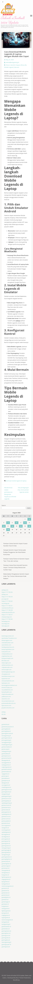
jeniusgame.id (6, 839)
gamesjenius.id (6, 756)
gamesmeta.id (6, 861)
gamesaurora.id (6, 798)
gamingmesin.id (6, 931)
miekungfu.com (6, 663)
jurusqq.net (5, 599)
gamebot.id (5, 899)
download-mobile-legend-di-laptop (16, 481)
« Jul (2, 1)
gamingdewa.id (6, 731)
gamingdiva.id (6, 940)
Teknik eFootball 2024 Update (13, 20)
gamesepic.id (5, 868)
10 (3, 526)
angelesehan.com (7, 656)
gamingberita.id (6, 792)
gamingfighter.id (7, 859)
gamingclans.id (6, 846)
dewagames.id (6, 760)
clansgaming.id (6, 848)
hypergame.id (6, 917)
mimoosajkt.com (6, 669)
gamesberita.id (6, 807)
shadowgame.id (6, 787)
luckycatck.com (6, 651)
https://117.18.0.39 (7, 597)
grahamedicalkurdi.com (9, 703)
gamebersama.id (7, 769)
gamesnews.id (6, 810)
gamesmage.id (6, 866)
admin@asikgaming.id (12, 62)
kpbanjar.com (6, 683)
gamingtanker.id (6, 857)
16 (29, 526)
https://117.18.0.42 (7, 601)
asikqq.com (5, 590)
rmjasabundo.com (7, 667)
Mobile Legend (8, 67)
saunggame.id (6, 785)
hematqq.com (6, 621)
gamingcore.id (6, 935)
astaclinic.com (6, 699)
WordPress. (16, 980)
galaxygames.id (6, 812)
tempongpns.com (7, 640)
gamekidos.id (5, 929)
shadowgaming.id (7, 745)
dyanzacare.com (6, 705)
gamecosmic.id (6, 819)
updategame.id (6, 832)
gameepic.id (5, 904)
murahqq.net (5, 603)
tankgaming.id (6, 924)
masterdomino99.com (8, 612)
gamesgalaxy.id (6, 801)
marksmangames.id (7, 886)
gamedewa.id (5, 778)
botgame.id (5, 906)
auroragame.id (6, 825)
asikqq (18, 321)
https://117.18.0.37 (7, 615)
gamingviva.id (6, 947)
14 (20, 526)
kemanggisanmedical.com (9, 685)
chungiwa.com (6, 674)
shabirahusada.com (7, 694)
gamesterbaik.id (6, 758)
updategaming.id (7, 803)
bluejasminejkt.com (7, 658)
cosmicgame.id (6, 830)
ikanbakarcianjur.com (8, 676)
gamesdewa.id (6, 753)
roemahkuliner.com (7, 643)
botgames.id (5, 875)
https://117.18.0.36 (7, 592)
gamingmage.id (6, 850)
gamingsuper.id (6, 944)
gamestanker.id (6, 926)
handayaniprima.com (8, 647)
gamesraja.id (5, 749)
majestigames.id (6, 767)
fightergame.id (6, 911)
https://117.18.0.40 (7, 619)
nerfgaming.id (6, 855)
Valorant (16, 67)
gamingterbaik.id (7, 738)
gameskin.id (5, 888)
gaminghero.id (6, 933)
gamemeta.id (5, 895)
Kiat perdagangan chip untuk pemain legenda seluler (23, 490)
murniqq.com (5, 624)
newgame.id (5, 828)
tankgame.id (5, 922)
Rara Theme (20, 978)
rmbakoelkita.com (7, 654)
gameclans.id (5, 893)
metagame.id (5, 908)
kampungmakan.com (8, 649)
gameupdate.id (6, 821)
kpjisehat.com (6, 678)
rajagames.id (5, 774)
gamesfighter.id (6, 864)
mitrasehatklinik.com (8, 681)
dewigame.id (5, 783)
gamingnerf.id (6, 841)
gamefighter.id (6, 897)
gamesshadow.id (7, 747)
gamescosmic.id (6, 805)
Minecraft (23, 65)
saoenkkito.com (6, 645)
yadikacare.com (6, 696)
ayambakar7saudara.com (9, 638)
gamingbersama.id (7, 733)
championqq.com (7, 617)
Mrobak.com (5, 660)
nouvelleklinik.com (7, 690)
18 (8, 529)
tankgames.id (6, 884)
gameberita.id (6, 823)
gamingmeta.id (6, 852)
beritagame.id (6, 834)
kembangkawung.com (8, 672)
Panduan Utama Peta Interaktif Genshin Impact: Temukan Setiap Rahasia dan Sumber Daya (15, 567)
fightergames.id (6, 877)
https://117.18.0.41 (7, 606)
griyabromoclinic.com (8, 708)
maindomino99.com (7, 608)
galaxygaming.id (6, 796)
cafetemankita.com (7, 665)
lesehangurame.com (8, 636)
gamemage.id (6, 902)
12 (12, 526)
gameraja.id (5, 776)
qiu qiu (4, 714)
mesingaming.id (6, 942)
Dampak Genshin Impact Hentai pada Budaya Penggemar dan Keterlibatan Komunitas (14, 552)
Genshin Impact (15, 65)
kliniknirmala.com (7, 687)
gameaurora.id (6, 816)
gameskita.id (5, 724)
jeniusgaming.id (6, 740)
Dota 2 (8, 65)
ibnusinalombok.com (8, 701)
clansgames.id (6, 870)
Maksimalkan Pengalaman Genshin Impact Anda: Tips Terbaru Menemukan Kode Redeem (16, 576)
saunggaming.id (6, 742)
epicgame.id (5, 913)
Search (4, 505)
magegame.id (6, 915)
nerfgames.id (5, 872)
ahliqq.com (5, 594)
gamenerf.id (5, 890)
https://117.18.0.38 (7, 610)
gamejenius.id (6, 780)
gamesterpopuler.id (7, 727)
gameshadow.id (6, 771)
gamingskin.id (6, 843)
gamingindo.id (6, 938)
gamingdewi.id (6, 729)
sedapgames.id (6, 765)
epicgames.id (5, 881)
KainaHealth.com (7, 692)
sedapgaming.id (6, 751)
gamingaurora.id (7, 789)
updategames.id (6, 814)
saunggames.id (6, 762)
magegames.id (6, 879)
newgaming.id (6, 794)
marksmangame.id (7, 920)
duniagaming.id (6, 736)
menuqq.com (5, 626)
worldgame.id (6, 837)
